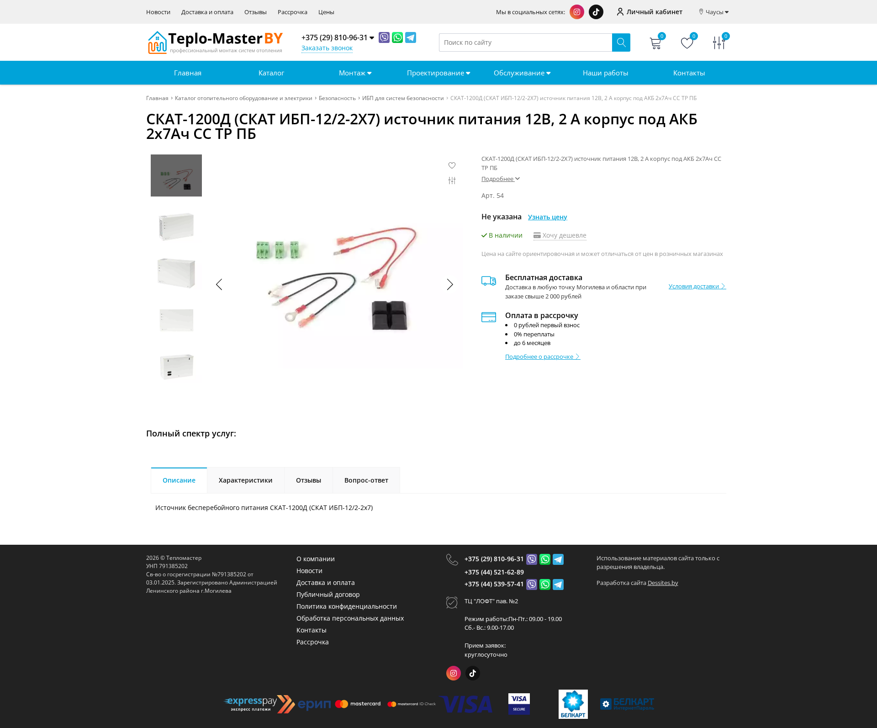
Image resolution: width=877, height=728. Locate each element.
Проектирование (436, 72)
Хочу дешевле (563, 235)
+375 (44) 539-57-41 (494, 583)
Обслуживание (520, 72)
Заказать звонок (327, 47)
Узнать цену (547, 217)
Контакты (689, 72)
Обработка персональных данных (350, 618)
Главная (187, 72)
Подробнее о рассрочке (540, 356)
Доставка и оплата (207, 12)
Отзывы (255, 12)
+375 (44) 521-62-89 (494, 572)
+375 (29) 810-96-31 (494, 558)
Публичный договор (328, 594)
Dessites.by (663, 583)
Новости (158, 12)
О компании (315, 558)
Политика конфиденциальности (346, 606)
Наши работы (606, 72)
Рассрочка (292, 12)
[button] (449, 284)
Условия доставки (694, 286)
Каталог (271, 72)
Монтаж (353, 72)
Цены (326, 12)
